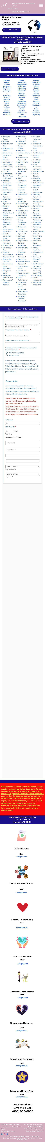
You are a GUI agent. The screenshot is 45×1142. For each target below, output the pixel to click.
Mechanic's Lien (38, 171)
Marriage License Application (7, 208)
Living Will (36, 162)
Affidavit (6, 141)
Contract (6, 171)
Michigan (22, 86)
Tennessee (36, 96)
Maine (22, 80)
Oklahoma (22, 116)
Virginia (36, 103)
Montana (22, 94)
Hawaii (6, 101)
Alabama (6, 80)
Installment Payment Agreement (22, 298)
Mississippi (22, 90)
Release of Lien (8, 264)
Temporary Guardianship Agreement (22, 169)
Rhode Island (37, 85)
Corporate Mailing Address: (10, 1124)
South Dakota (36, 93)
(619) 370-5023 (13, 9)
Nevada (22, 97)
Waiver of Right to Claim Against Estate (23, 206)
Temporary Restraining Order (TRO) (37, 270)
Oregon (36, 80)
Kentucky (6, 113)
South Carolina (36, 89)
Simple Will (21, 150)
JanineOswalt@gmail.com (21, 11)
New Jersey (21, 103)
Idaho (7, 103)
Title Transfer (37, 275)
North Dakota (22, 113)
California (6, 88)
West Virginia (36, 110)
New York (21, 107)
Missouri (22, 92)
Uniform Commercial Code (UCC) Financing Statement (22, 187)
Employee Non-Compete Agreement (23, 243)
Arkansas (6, 86)
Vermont (36, 101)
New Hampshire (22, 100)
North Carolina (22, 110)
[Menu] (41, 5)
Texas (36, 97)
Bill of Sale (6, 160)
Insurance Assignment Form (37, 139)
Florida (6, 97)
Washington (36, 106)
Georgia (7, 99)
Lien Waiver (37, 160)
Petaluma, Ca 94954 (8, 1131)
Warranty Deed (23, 210)
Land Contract (38, 153)
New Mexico (21, 105)
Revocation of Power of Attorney (8, 282)
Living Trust (7, 199)
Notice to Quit (37, 192)
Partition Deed (38, 206)
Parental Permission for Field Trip (38, 201)
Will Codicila (22, 213)
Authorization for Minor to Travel (7, 155)
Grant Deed (22, 271)
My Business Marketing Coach (21, 1136)
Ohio (22, 115)
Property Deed (8, 245)
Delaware (6, 96)
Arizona (7, 84)
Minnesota (22, 88)
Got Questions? (23, 1104)
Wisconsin (36, 113)
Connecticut (7, 93)
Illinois (6, 105)
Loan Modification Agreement (37, 166)
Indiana (7, 107)
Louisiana (6, 115)
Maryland (21, 82)
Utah (36, 99)
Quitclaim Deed (8, 257)
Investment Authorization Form (37, 146)
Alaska (6, 82)
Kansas (6, 111)
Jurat (35, 150)
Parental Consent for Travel (7, 236)
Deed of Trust (7, 174)
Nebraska (21, 96)
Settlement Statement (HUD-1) (37, 259)
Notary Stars (35, 1136)
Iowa (6, 109)
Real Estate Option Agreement (37, 243)
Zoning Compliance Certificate (22, 222)
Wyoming (36, 115)
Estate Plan (22, 259)
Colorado (6, 90)
